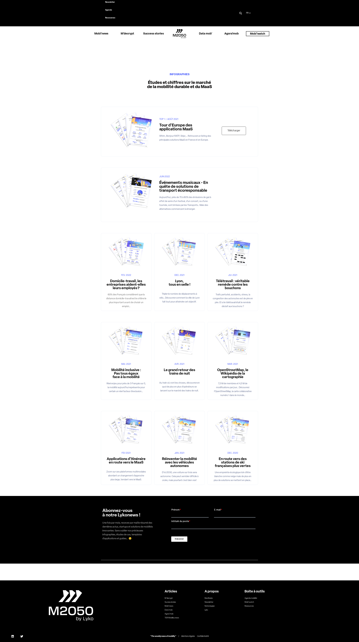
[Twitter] (22, 636)
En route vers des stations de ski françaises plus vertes (233, 462)
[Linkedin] (12, 636)
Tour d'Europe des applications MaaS (176, 127)
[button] (240, 13)
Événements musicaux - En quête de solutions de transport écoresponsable (183, 187)
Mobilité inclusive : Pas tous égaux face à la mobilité (126, 373)
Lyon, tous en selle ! (179, 282)
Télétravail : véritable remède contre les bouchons (233, 284)
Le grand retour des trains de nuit (179, 371)
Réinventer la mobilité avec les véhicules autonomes (179, 462)
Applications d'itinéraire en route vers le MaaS (126, 460)
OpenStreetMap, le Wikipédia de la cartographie (232, 373)
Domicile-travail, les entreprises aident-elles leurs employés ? (126, 284)
